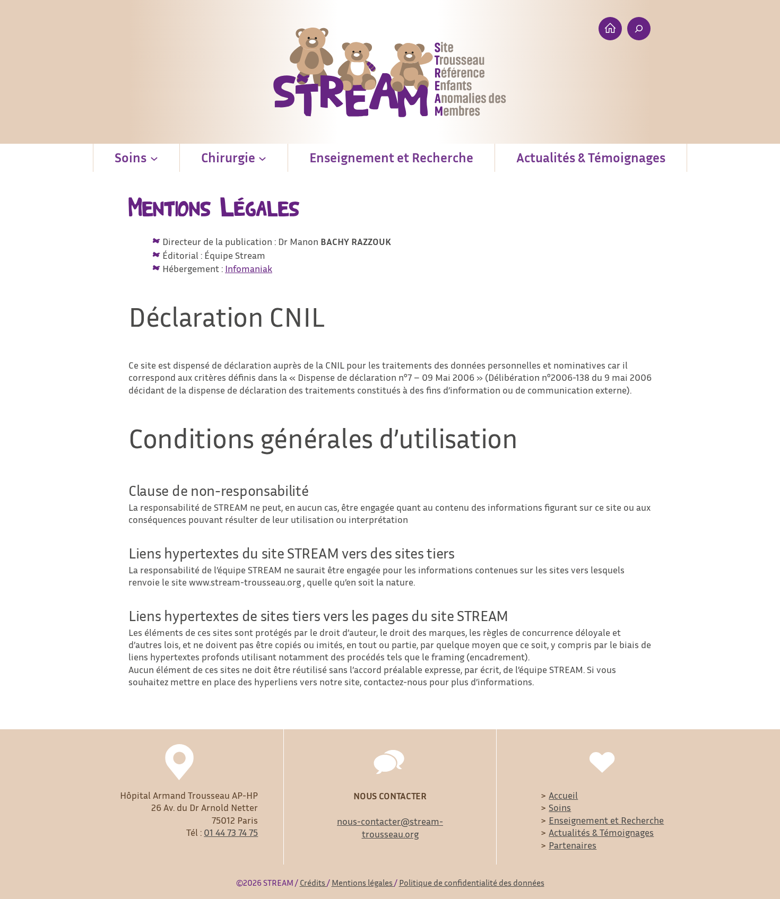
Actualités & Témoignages (601, 832)
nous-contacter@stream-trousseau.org (390, 827)
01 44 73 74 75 (231, 832)
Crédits (313, 882)
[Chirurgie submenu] (262, 158)
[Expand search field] (639, 28)
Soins (560, 807)
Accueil (563, 795)
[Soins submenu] (154, 158)
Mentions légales (363, 882)
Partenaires (572, 845)
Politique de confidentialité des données (471, 882)
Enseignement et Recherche (606, 820)
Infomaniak (248, 268)
